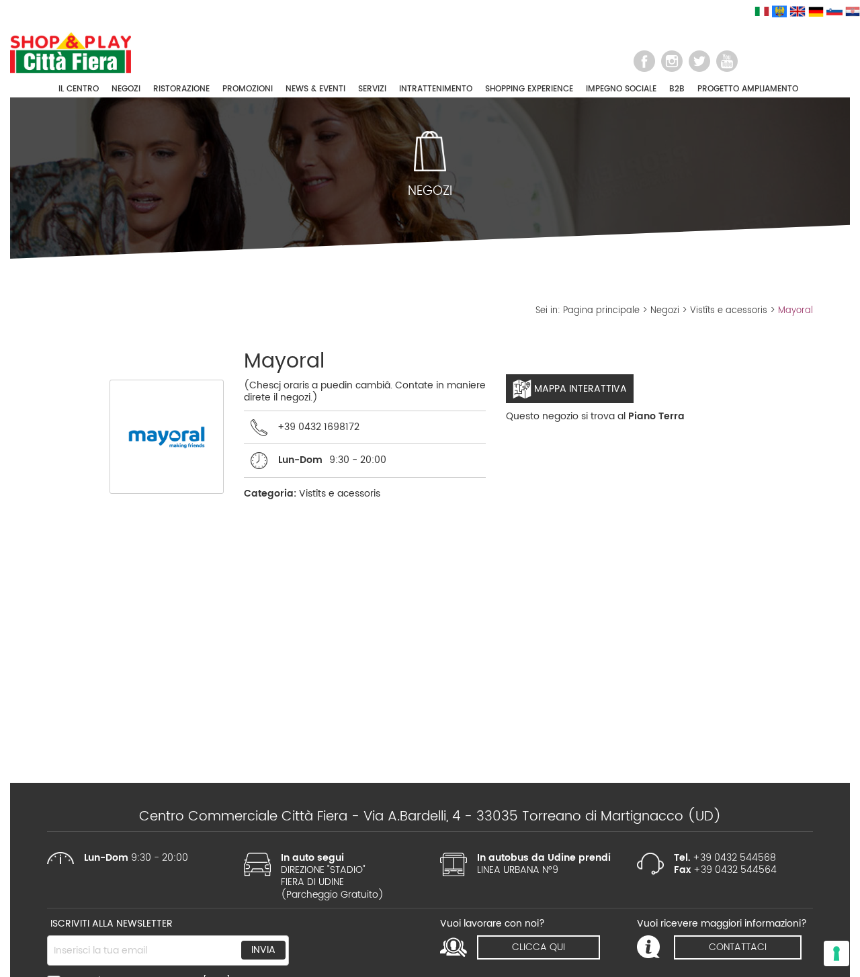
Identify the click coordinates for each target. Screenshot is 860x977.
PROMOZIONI (247, 89)
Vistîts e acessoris (728, 311)
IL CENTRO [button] (78, 89)
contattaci (738, 947)
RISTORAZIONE (181, 89)
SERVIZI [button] (372, 89)
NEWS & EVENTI (315, 89)
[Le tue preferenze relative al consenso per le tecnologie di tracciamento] (836, 953)
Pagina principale (601, 311)
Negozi (664, 311)
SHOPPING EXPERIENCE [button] (529, 89)
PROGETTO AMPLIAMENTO (747, 89)
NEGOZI (126, 89)
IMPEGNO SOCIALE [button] (621, 89)
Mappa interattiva (579, 388)
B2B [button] (677, 89)
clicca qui (538, 947)
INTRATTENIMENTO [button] (435, 89)
